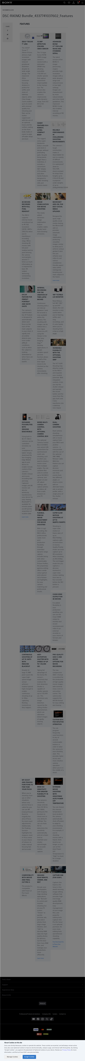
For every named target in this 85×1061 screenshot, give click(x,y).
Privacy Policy (66, 1050)
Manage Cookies (12, 1057)
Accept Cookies (29, 1057)
